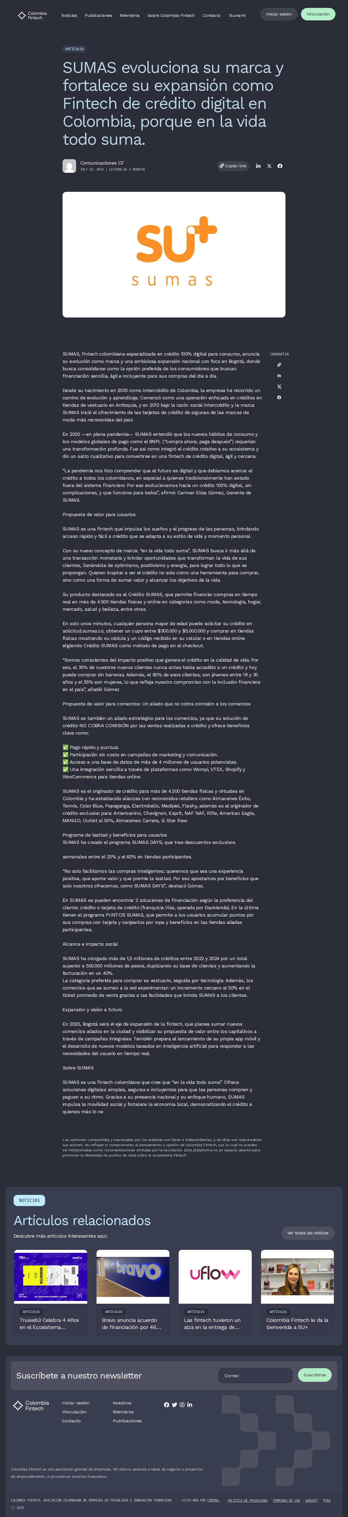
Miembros (130, 15)
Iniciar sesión (279, 14)
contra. (213, 1500)
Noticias (69, 15)
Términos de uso (286, 1501)
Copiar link (235, 165)
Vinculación (318, 14)
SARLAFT (311, 1501)
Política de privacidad (248, 1501)
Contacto (211, 15)
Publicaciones (98, 15)
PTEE (327, 1501)
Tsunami (237, 15)
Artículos (74, 49)
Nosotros (122, 1403)
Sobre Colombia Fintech (171, 15)
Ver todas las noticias (308, 1232)
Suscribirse (315, 1374)
